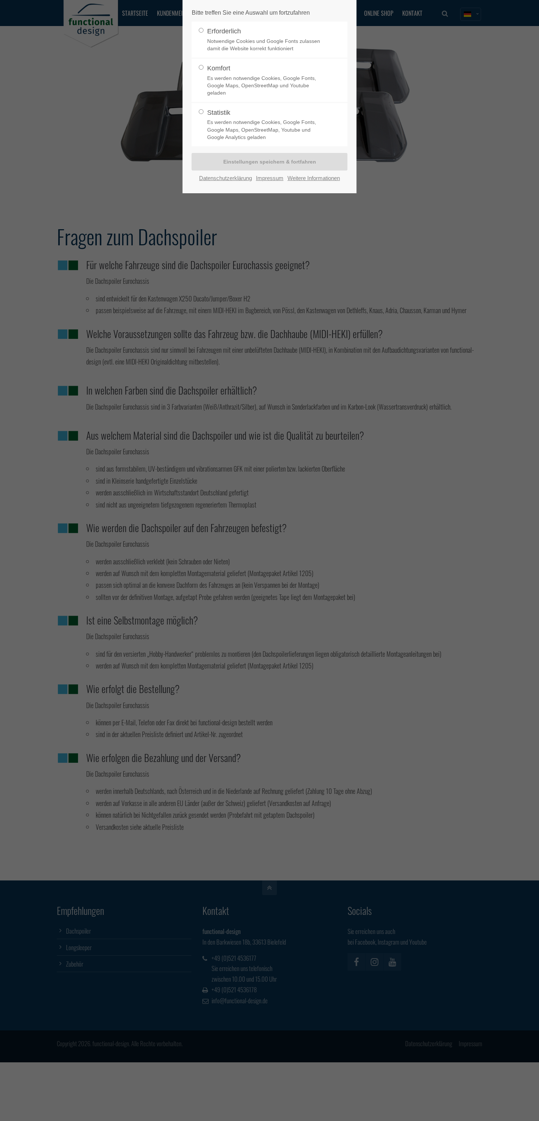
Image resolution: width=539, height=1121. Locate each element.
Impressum (269, 178)
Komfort (261, 80)
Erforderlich (263, 39)
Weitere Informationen (313, 178)
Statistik (261, 124)
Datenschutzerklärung (225, 178)
